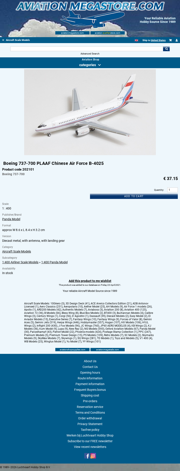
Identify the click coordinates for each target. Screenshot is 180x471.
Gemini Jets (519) (45, 322)
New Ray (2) (76, 328)
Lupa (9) (63, 328)
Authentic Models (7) (74, 309)
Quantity (158, 190)
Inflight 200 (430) (47, 325)
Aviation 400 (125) (135, 309)
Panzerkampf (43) (41, 331)
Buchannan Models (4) (130, 313)
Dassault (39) (98, 316)
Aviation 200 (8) (113, 309)
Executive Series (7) (60, 319)
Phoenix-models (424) (88, 331)
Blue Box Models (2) (91, 313)
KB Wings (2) (139, 325)
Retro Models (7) (113, 335)
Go (166, 48)
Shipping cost (90, 395)
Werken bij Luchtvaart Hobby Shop (90, 435)
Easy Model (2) (138, 316)
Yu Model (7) (74, 341)
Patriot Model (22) (63, 331)
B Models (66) (52, 313)
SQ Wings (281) (86, 338)
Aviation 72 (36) (33, 313)
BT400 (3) (110, 313)
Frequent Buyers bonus (90, 389)
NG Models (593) (94, 328)
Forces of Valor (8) (131, 319)
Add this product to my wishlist (90, 281)
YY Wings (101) (92, 341)
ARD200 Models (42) (49, 309)
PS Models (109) (93, 335)
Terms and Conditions (90, 412)
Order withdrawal (90, 418)
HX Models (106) (131, 322)
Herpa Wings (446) (68, 322)
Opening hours (90, 372)
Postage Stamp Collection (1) (120, 331)
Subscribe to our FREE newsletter (90, 441)
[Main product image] (90, 154)
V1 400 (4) (146, 338)
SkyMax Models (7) (49, 338)
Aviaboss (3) (95, 309)
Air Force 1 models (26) (138, 306)
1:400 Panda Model (54, 262)
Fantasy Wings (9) (108, 319)
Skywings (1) (68, 338)
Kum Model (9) (48, 328)
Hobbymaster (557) (92, 322)
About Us (90, 361)
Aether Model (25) (94, 306)
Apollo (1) (30, 309)
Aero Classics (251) (51, 306)
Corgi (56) (65, 316)
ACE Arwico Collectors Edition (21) (111, 303)
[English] (136, 40)
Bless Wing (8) (70, 313)
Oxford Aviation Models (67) (122, 328)
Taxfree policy (90, 429)
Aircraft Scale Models (16, 251)
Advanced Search (90, 53)
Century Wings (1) (47, 316)
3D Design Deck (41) (78, 303)
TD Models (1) (105, 338)
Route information (90, 378)
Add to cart (134, 196)
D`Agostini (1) (80, 316)
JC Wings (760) (90, 325)
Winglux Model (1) (54, 341)
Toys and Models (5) (127, 338)
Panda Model (11, 219)
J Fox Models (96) (69, 325)
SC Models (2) (132, 335)
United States (158, 40)
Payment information (90, 384)
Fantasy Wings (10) (84, 319)
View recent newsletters (90, 447)
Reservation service (90, 407)
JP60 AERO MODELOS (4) (115, 325)
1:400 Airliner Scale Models (20, 262)
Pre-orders (90, 401)
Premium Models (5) (36, 335)
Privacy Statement (90, 424)
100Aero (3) (57, 303)
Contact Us (90, 367)
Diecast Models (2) (118, 316)
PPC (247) (145, 331)
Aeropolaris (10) (73, 306)
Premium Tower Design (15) (65, 335)
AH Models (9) (114, 306)
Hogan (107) (112, 322)
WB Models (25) (33, 341)
